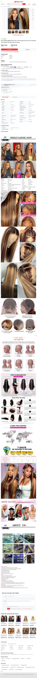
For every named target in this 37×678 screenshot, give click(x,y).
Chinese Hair (29, 647)
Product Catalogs (13, 643)
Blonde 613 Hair (20, 647)
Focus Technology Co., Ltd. (12, 674)
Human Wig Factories (24, 665)
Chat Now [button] (28, 49)
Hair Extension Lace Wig (20, 667)
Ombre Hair (11, 647)
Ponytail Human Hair (4, 645)
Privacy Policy (32, 674)
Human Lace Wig (12, 667)
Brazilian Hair (3, 648)
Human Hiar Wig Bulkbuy (18, 669)
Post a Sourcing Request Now (27, 608)
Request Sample (16, 51)
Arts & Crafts (4, 6)
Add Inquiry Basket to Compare (19, 34)
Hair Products (9, 6)
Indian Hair (11, 645)
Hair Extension (8, 658)
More (1, 671)
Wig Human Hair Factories (5, 665)
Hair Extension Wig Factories (15, 665)
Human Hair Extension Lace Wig (30, 667)
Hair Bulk (3, 658)
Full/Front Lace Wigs (30, 645)
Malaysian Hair (20, 648)
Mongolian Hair (29, 648)
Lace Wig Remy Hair (4, 669)
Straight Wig (3, 660)
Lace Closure (3, 647)
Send (8, 608)
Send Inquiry (9, 49)
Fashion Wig (22, 658)
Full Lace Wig (28, 658)
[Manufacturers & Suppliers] (18, 1)
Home (1, 6)
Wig (12, 6)
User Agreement (23, 674)
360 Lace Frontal (20, 645)
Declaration (27, 674)
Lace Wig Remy (11, 669)
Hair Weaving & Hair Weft (15, 658)
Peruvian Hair (11, 648)
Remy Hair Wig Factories (5, 667)
